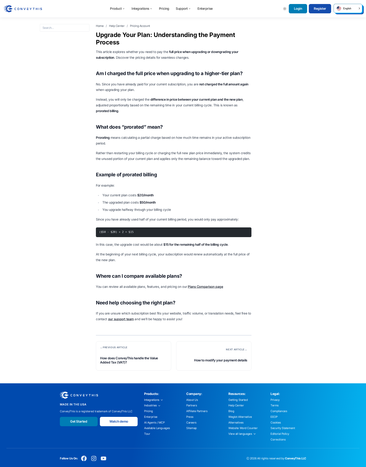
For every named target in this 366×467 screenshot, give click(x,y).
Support (182, 8)
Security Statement (282, 428)
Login (298, 8)
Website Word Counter (243, 428)
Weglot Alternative (240, 417)
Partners (191, 405)
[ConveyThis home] (23, 8)
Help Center (117, 26)
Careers (191, 422)
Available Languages (157, 428)
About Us (192, 400)
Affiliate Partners (196, 411)
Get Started (78, 421)
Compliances (278, 411)
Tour (147, 434)
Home (100, 26)
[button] (348, 8)
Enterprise (205, 8)
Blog (231, 411)
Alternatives (236, 422)
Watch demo (118, 421)
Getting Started (238, 400)
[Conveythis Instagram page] (93, 458)
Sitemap (191, 428)
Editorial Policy (279, 434)
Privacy (275, 400)
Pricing (164, 8)
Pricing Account (140, 26)
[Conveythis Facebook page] (84, 458)
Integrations (140, 8)
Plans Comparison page (205, 287)
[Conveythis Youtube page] (103, 458)
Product (116, 8)
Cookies (275, 422)
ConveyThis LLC (295, 458)
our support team (121, 319)
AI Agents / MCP (154, 422)
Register (320, 8)
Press (189, 417)
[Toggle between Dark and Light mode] (285, 9)
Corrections (278, 439)
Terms (274, 405)
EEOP (273, 417)
